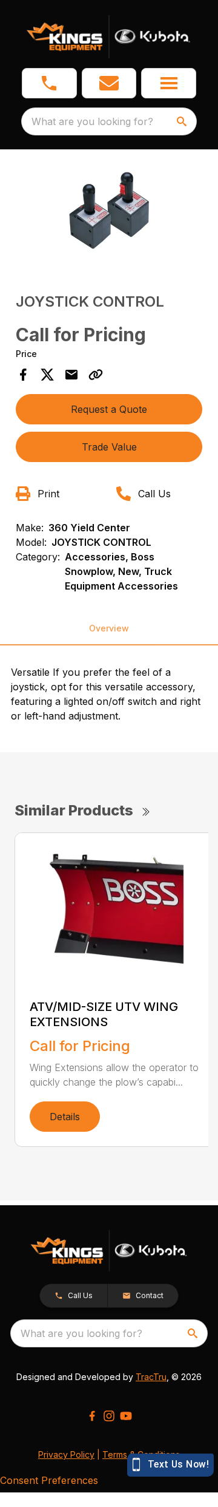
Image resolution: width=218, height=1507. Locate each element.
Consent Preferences (49, 1480)
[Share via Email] (71, 374)
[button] (49, 83)
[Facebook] (92, 1415)
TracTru (151, 1377)
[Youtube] (126, 1415)
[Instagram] (109, 1415)
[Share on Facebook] (23, 374)
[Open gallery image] (109, 210)
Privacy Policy (66, 1454)
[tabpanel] (109, 212)
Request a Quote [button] (109, 409)
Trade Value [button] (109, 447)
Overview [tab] (109, 628)
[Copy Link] (95, 374)
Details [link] (65, 1117)
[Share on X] (47, 374)
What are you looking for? (92, 121)
